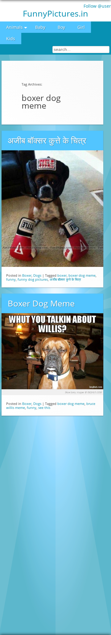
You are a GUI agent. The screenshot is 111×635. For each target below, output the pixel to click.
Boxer (26, 275)
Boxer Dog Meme (41, 303)
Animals (14, 27)
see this (44, 407)
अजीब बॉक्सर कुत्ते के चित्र (47, 140)
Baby (40, 27)
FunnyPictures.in (55, 13)
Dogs (37, 275)
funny (11, 279)
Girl (81, 27)
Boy (61, 27)
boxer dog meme (82, 275)
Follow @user (97, 6)
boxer (62, 275)
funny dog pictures (33, 279)
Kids (10, 38)
